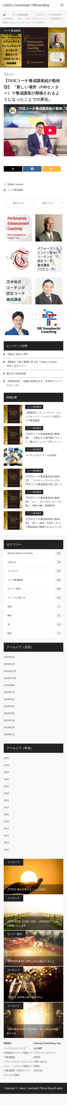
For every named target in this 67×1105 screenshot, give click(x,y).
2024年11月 (10, 671)
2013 (6, 835)
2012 (6, 842)
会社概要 (38, 1048)
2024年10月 (10, 678)
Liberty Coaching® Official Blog (26, 5)
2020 (6, 793)
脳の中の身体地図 (16, 373)
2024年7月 (9, 692)
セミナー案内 (33, 588)
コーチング (33, 571)
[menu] (62, 5)
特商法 (37, 1057)
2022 (6, 779)
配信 (33, 633)
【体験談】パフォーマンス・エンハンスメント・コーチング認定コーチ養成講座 (43, 416)
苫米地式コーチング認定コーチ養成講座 (18, 1055)
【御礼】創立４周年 (17, 354)
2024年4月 (9, 713)
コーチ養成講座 (12, 30)
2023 (6, 772)
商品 (33, 606)
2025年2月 (9, 657)
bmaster (19, 184)
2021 (6, 786)
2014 (6, 828)
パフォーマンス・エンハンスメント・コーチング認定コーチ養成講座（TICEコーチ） (18, 1066)
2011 (6, 849)
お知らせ (33, 562)
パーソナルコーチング (15, 1048)
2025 (6, 758)
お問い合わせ (40, 1061)
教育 (33, 615)
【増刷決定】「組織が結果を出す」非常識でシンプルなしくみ (34, 383)
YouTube (38, 1070)
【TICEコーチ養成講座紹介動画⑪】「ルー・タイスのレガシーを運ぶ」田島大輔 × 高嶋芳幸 (43, 501)
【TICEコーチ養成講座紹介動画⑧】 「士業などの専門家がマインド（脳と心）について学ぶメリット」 (43, 438)
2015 (6, 821)
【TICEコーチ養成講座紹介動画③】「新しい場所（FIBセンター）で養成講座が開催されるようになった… (44, 523)
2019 (6, 800)
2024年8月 (9, 685)
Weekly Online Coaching (33, 553)
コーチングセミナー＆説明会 (41, 455)
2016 (6, 814)
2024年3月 (9, 720)
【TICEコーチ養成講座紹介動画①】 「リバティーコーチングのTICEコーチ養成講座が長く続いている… (43, 480)
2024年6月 (9, 699)
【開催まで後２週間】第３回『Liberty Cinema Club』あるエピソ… (32, 363)
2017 (6, 807)
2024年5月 (9, 706)
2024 (6, 765)
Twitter (37, 1066)
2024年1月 (9, 734)
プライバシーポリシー (45, 1052)
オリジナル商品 (11, 1075)
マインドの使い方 (33, 597)
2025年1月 (9, 664)
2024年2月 (9, 727)
